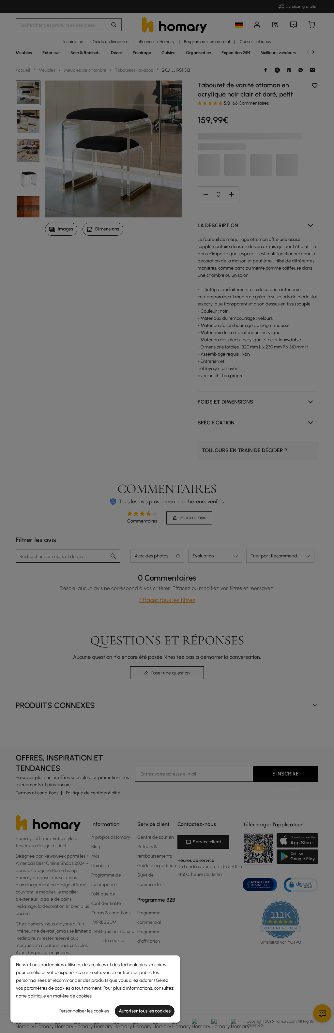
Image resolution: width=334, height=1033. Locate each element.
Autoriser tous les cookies (145, 1011)
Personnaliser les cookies (84, 1011)
